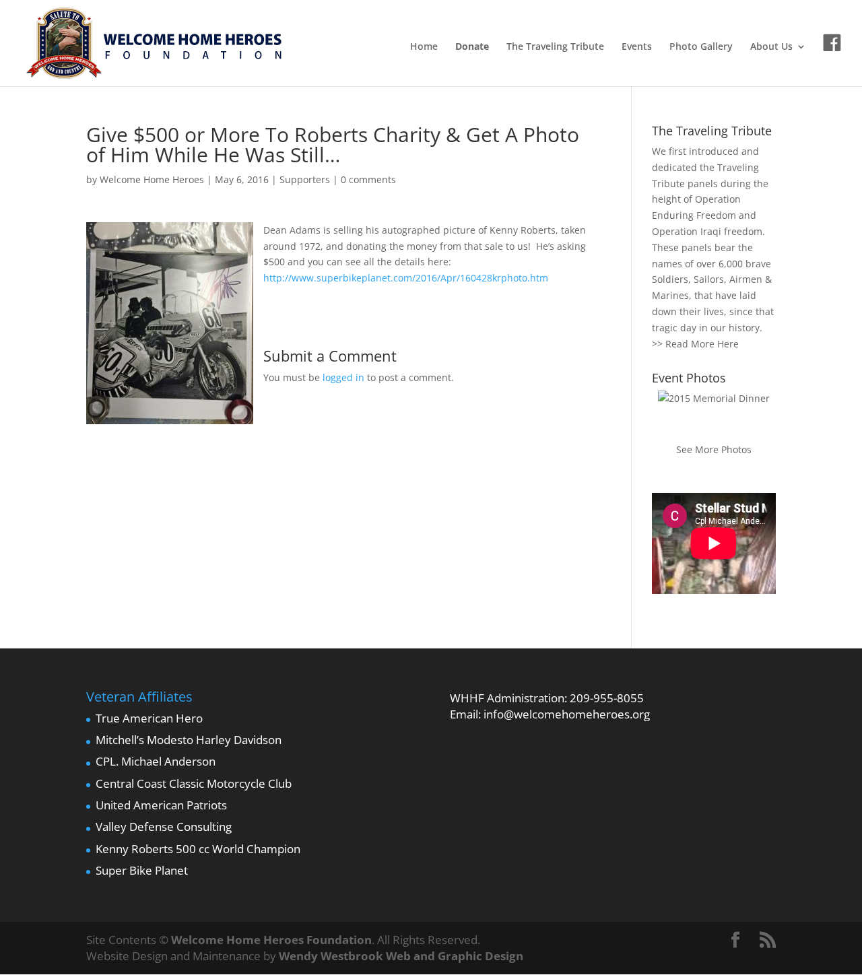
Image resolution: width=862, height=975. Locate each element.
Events (637, 47)
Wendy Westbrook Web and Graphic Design (401, 956)
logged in (343, 377)
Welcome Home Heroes (152, 179)
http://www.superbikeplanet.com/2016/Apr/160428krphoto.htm (405, 277)
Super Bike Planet (142, 870)
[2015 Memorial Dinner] (714, 398)
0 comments (368, 179)
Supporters (304, 179)
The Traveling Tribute (555, 47)
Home (424, 47)
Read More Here (702, 343)
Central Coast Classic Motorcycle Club (194, 783)
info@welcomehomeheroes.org (567, 714)
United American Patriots (161, 805)
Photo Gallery (701, 47)
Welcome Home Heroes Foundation (271, 939)
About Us (771, 47)
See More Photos (714, 449)
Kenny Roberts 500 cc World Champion (198, 848)
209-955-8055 (607, 698)
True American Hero (149, 718)
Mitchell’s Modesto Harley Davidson (188, 739)
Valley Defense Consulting (164, 826)
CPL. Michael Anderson (156, 761)
